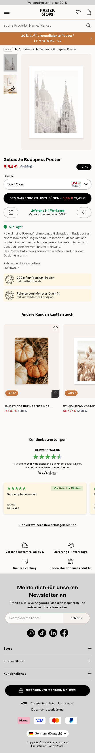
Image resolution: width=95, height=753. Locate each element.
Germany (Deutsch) (48, 733)
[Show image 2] (10, 84)
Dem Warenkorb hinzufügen (48, 198)
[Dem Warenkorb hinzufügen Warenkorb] (55, 394)
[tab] (78, 12)
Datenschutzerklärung (47, 709)
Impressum (66, 703)
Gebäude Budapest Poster (58, 49)
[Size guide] (11, 212)
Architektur (26, 49)
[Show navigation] (7, 12)
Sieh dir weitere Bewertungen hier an (47, 525)
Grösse (9, 176)
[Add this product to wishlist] (84, 212)
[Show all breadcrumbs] (8, 49)
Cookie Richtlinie (42, 703)
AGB (24, 703)
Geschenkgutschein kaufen (51, 690)
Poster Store (57, 742)
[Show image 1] (10, 62)
